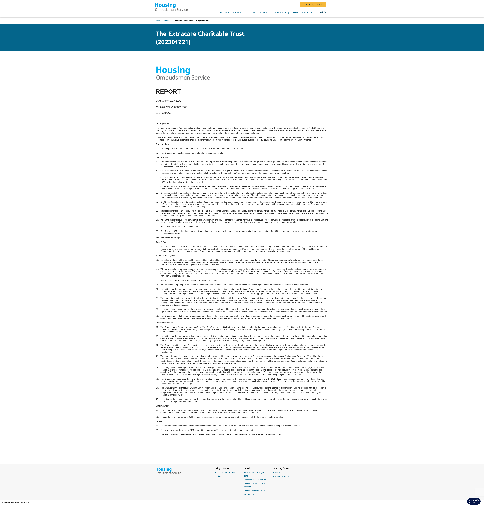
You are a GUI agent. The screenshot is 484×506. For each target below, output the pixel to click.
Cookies (218, 476)
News (295, 12)
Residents (224, 12)
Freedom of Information (255, 480)
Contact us (307, 12)
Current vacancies (281, 476)
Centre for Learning (280, 12)
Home (158, 21)
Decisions (251, 12)
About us (263, 12)
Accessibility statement (225, 472)
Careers (276, 472)
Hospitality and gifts (253, 494)
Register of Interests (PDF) (256, 490)
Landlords (238, 12)
